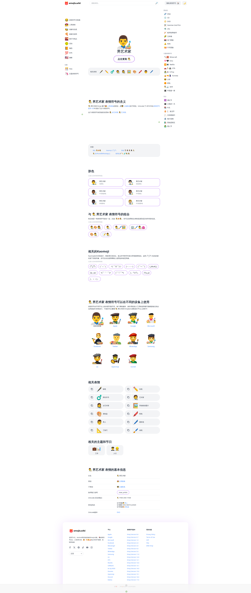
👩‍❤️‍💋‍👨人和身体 (121, 481)
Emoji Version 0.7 (132, 537)
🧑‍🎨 (118, 72)
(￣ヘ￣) (141, 266)
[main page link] (72, 3)
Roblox (110, 580)
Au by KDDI (111, 568)
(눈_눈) (93, 272)
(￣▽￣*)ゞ (121, 272)
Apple (110, 534)
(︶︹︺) (129, 266)
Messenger (111, 546)
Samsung (111, 554)
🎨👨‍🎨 (93, 234)
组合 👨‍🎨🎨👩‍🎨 (97, 150)
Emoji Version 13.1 (133, 566)
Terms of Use (150, 537)
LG (108, 557)
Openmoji (111, 574)
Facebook (111, 543)
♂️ (112, 72)
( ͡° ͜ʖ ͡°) (92, 266)
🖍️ (140, 72)
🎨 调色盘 (126, 507)
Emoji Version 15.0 (133, 571)
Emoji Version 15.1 (133, 574)
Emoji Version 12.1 (133, 560)
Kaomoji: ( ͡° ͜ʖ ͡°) (111, 150)
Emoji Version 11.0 (133, 554)
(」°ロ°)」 (134, 272)
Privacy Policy (150, 534)
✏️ (107, 72)
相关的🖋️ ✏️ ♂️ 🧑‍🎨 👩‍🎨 (123, 153)
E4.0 (118, 512)
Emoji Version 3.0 (132, 546)
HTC (109, 560)
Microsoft (111, 540)
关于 (147, 540)
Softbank (111, 566)
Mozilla (110, 563)
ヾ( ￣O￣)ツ (115, 266)
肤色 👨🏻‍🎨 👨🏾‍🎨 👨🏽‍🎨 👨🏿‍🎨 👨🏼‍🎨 (127, 150)
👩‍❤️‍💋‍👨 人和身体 (109, 106)
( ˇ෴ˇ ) (103, 266)
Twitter (110, 549)
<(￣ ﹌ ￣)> (106, 272)
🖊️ (151, 72)
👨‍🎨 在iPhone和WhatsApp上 (101, 153)
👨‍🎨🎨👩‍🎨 (95, 227)
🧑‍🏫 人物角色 (125, 106)
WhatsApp (111, 551)
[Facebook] (70, 547)
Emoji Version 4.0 (132, 549)
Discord (110, 577)
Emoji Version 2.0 (132, 543)
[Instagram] (92, 547)
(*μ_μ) (146, 272)
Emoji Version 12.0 (133, 557)
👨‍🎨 (108, 227)
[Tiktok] (83, 547)
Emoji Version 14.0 (133, 568)
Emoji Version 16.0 (133, 577)
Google (110, 537)
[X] (74, 547)
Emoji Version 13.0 (133, 563)
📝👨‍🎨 (106, 234)
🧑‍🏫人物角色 (121, 487)
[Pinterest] (79, 547)
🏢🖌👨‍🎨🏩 (138, 227)
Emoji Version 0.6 (132, 534)
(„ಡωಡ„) (153, 266)
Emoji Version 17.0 (133, 580)
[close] (126, 585)
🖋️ (101, 72)
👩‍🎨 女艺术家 (113, 112)
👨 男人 (125, 503)
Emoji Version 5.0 (132, 551)
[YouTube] (87, 547)
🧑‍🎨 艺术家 (122, 112)
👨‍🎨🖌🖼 (120, 227)
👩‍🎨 (123, 72)
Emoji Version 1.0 (132, 540)
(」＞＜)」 (94, 279)
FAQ (147, 543)
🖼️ (129, 72)
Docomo (110, 571)
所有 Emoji (149, 546)
